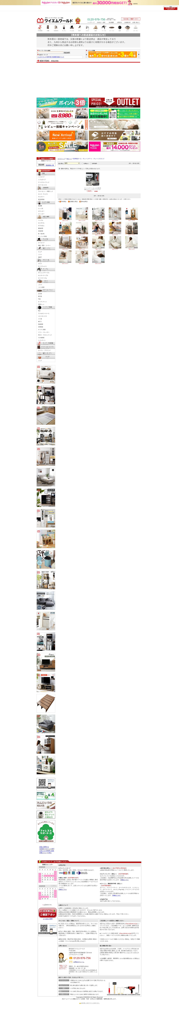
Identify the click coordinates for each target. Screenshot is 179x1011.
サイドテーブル (42, 278)
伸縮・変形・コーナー (44, 245)
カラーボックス (42, 185)
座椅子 (40, 257)
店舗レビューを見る (45, 852)
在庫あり (86, 163)
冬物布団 (40, 231)
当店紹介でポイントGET (46, 849)
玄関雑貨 (40, 327)
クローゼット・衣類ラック (45, 191)
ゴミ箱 (40, 319)
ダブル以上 (41, 225)
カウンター (41, 211)
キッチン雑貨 (42, 329)
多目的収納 (41, 199)
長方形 (40, 296)
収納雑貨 (40, 324)
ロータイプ (41, 242)
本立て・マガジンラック (45, 335)
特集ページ (69, 158)
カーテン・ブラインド (44, 350)
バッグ (40, 360)
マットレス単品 (42, 236)
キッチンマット (42, 301)
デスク (40, 263)
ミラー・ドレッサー (43, 332)
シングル (40, 220)
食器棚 (40, 206)
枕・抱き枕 (41, 233)
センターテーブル (43, 275)
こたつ (40, 284)
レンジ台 (40, 208)
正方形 (40, 293)
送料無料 (94, 163)
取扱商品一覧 (50, 165)
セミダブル (41, 223)
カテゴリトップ (61, 158)
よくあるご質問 (47, 919)
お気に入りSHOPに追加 (46, 851)
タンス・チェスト (43, 194)
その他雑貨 (41, 337)
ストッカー (41, 214)
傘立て (40, 321)
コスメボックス (42, 316)
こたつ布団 (41, 287)
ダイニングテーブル (43, 272)
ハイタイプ (41, 177)
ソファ (40, 254)
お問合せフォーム (78, 962)
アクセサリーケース (43, 313)
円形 (39, 299)
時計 (39, 311)
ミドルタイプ (42, 179)
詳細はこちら (63, 889)
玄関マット (41, 304)
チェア (40, 252)
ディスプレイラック (43, 182)
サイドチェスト (42, 266)
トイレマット (42, 340)
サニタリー (41, 196)
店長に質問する (44, 847)
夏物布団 (40, 228)
